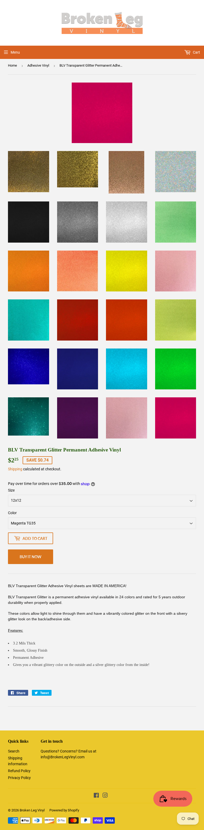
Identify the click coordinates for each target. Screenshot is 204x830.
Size (11, 490)
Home (12, 65)
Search (13, 751)
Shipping (15, 469)
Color (12, 513)
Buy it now (30, 556)
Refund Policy (19, 771)
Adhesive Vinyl (38, 65)
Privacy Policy (19, 778)
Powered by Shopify (64, 810)
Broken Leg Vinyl (32, 810)
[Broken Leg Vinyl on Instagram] (105, 796)
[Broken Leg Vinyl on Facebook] (96, 796)
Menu (15, 52)
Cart (196, 52)
